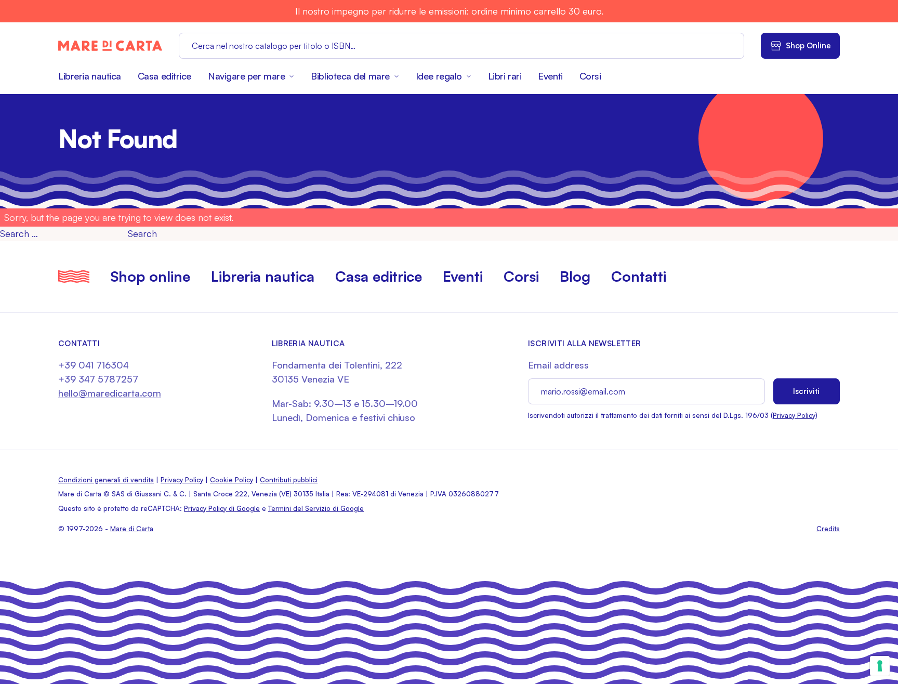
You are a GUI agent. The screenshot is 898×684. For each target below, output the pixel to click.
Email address (558, 365)
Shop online (150, 276)
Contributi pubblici (289, 480)
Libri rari (505, 76)
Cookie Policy (231, 480)
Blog (575, 276)
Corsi (590, 76)
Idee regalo (439, 76)
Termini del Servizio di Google (316, 508)
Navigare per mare (246, 76)
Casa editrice (164, 76)
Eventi (550, 76)
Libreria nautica (89, 76)
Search (142, 233)
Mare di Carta (131, 528)
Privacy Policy (794, 415)
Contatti (638, 276)
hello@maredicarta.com (109, 393)
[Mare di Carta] (110, 46)
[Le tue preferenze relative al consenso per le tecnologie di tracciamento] (880, 666)
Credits (828, 528)
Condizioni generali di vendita (106, 480)
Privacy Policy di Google (222, 508)
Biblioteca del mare (350, 76)
